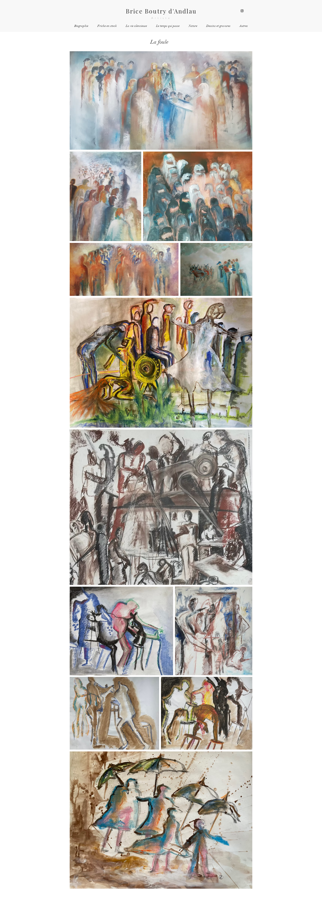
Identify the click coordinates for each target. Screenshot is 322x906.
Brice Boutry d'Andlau (161, 11)
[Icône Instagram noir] (242, 11)
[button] (193, 26)
